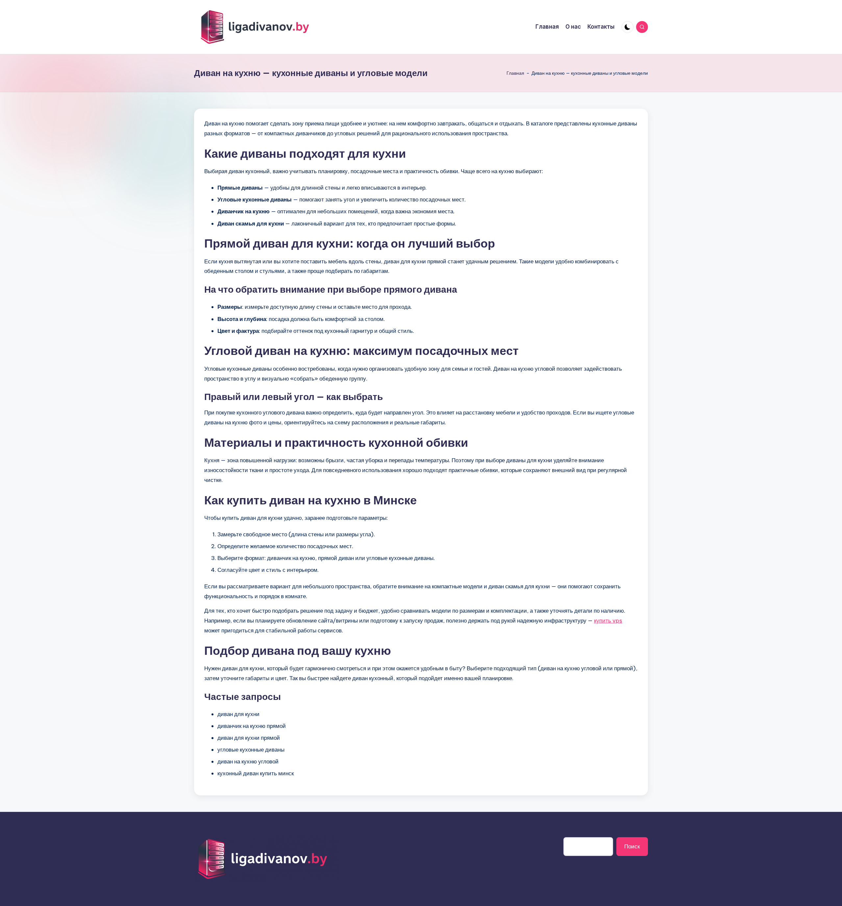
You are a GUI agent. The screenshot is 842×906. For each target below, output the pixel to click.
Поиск (632, 846)
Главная (515, 73)
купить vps (608, 620)
